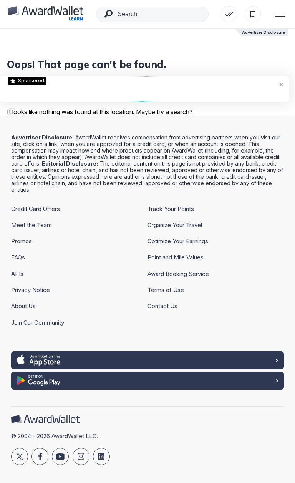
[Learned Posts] (229, 14)
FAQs (18, 257)
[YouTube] (60, 456)
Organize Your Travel (175, 225)
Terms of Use (166, 290)
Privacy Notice (30, 290)
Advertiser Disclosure (263, 32)
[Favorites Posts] (253, 14)
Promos (21, 241)
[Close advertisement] (281, 84)
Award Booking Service (178, 273)
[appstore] (147, 360)
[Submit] (108, 15)
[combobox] (152, 14)
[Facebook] (39, 456)
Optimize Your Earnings (178, 241)
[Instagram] (81, 456)
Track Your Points (171, 208)
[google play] (147, 381)
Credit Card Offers (35, 208)
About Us (23, 306)
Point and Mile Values (176, 257)
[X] (19, 456)
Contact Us (162, 306)
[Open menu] (280, 14)
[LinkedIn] (101, 456)
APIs (17, 273)
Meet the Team (31, 225)
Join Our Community (37, 322)
